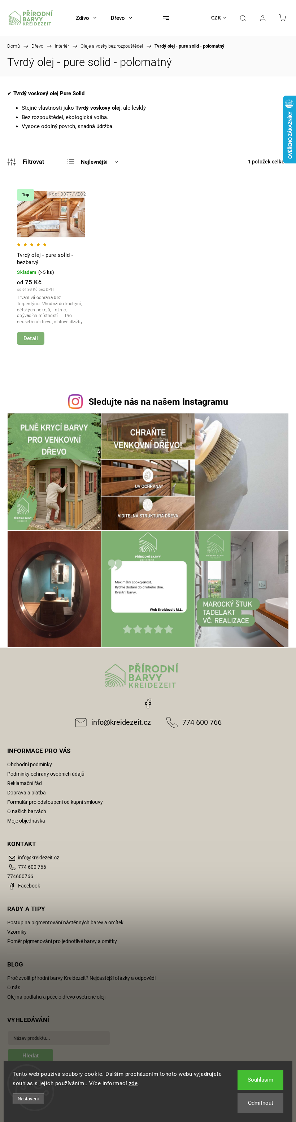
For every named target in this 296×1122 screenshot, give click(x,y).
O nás (13, 987)
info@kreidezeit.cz (121, 722)
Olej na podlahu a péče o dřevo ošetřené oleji (56, 997)
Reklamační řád (24, 783)
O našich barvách (26, 811)
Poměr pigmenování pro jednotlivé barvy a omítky (62, 941)
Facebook (148, 703)
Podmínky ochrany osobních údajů (45, 774)
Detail (30, 338)
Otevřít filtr (25, 162)
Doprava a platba (26, 793)
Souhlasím (260, 1080)
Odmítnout (260, 1103)
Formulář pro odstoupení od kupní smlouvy (55, 802)
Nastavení (28, 1098)
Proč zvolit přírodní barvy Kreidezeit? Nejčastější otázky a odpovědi (81, 978)
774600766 (20, 876)
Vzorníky (17, 932)
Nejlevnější (94, 162)
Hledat (30, 1055)
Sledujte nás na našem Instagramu (158, 401)
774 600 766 (202, 722)
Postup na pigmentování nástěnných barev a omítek (65, 922)
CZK (216, 18)
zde (133, 1083)
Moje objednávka (26, 821)
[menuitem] (86, 18)
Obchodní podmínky (29, 764)
